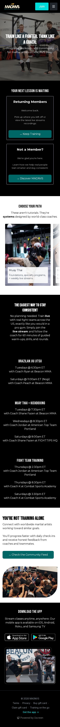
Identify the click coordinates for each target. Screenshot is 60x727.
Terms (16, 703)
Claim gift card (19, 707)
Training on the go (39, 707)
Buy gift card (40, 703)
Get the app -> (31, 712)
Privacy (26, 703)
